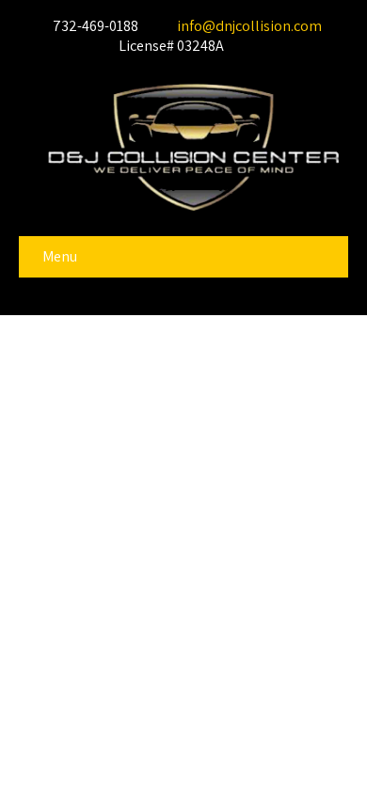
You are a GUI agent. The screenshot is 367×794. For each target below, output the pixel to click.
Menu (59, 256)
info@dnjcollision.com (248, 26)
